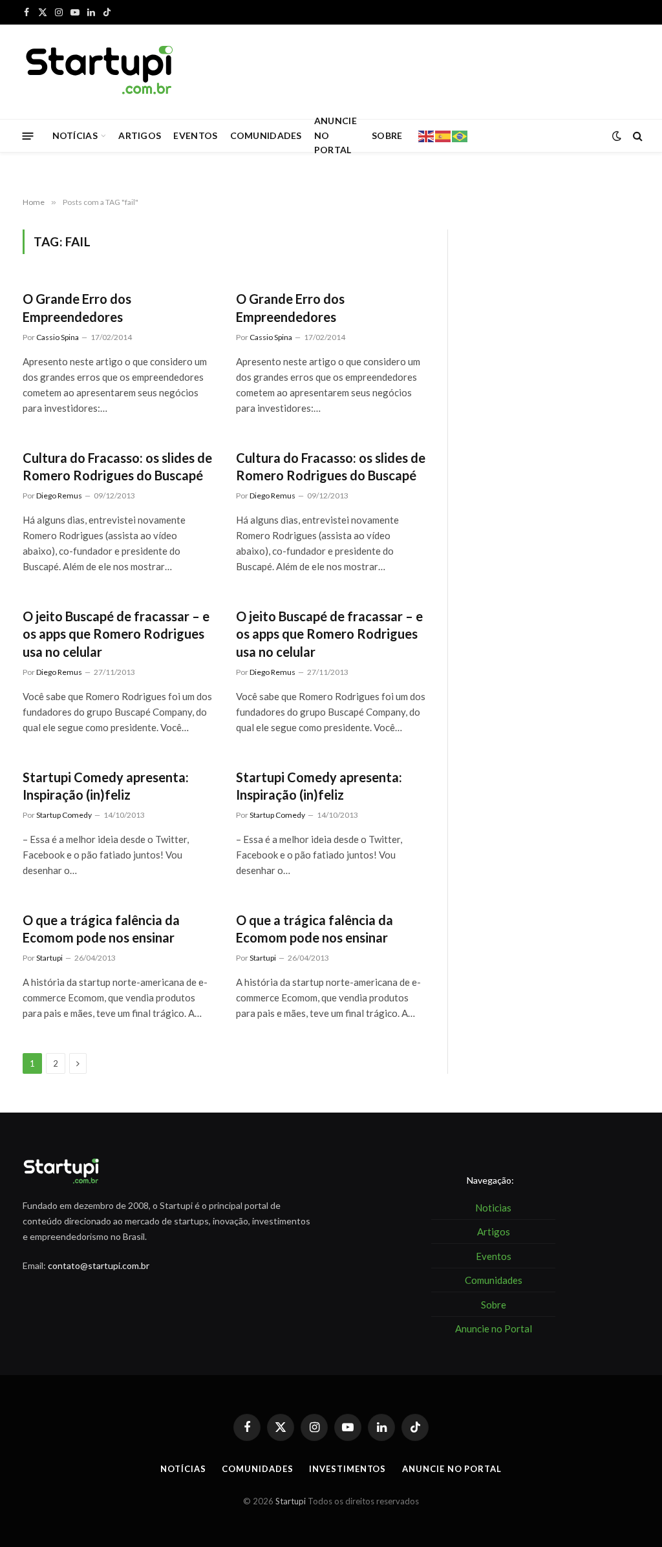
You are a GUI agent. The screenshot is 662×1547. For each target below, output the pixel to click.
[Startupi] (100, 72)
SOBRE (387, 135)
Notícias (183, 1469)
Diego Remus (59, 495)
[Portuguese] (460, 135)
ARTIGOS (139, 135)
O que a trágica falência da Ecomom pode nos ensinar (101, 928)
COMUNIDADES (266, 135)
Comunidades (257, 1469)
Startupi (49, 958)
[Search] (636, 136)
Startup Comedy (64, 815)
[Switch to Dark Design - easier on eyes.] (617, 136)
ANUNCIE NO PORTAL (335, 136)
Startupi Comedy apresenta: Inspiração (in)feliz (106, 785)
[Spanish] (443, 135)
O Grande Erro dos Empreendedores (77, 307)
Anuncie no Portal (451, 1469)
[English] (426, 135)
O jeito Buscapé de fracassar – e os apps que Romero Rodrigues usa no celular (116, 633)
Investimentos (347, 1469)
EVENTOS (195, 135)
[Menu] (28, 135)
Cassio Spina (57, 337)
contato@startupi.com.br (98, 1265)
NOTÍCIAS (75, 135)
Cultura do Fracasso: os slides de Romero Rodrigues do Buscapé (117, 466)
